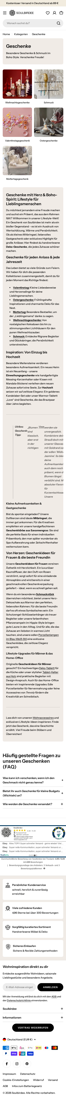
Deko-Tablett (47, 668)
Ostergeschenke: (23, 299)
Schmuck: (19, 336)
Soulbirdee (18, 1092)
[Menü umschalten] (5, 13)
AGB (54, 996)
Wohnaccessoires (43, 717)
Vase (41, 426)
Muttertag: (19, 312)
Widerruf (38, 1080)
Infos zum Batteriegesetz (27, 1086)
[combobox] (33, 23)
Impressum (9, 1073)
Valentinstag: (21, 287)
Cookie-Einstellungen (16, 1080)
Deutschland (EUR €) (19, 1039)
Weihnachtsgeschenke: (27, 320)
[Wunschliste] (48, 13)
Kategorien (21, 34)
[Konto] (54, 13)
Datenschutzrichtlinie (19, 1000)
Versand (53, 1080)
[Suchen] (59, 23)
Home (6, 34)
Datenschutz (27, 1073)
